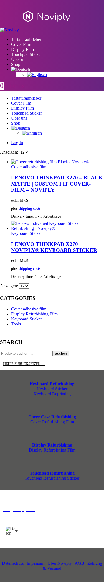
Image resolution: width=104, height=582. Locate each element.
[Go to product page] (57, 161)
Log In (17, 142)
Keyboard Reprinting (52, 393)
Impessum (35, 563)
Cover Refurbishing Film (52, 422)
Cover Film (21, 44)
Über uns (19, 59)
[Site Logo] (37, 30)
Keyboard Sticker (26, 233)
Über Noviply (59, 563)
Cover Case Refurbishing (52, 417)
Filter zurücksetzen (24, 364)
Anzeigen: (9, 152)
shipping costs (29, 208)
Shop (15, 64)
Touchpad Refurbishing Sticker (52, 478)
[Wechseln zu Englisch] (65, 74)
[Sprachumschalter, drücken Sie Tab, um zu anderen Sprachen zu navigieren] (12, 531)
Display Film (22, 49)
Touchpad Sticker (26, 54)
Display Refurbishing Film (34, 314)
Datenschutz (13, 563)
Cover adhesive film (28, 166)
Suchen (61, 353)
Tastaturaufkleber (26, 39)
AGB (79, 563)
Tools (16, 324)
